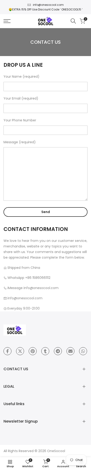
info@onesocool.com (48, 5)
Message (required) (20, 142)
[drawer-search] (73, 21)
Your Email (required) (21, 98)
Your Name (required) (21, 76)
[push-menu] (7, 21)
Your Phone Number (20, 120)
